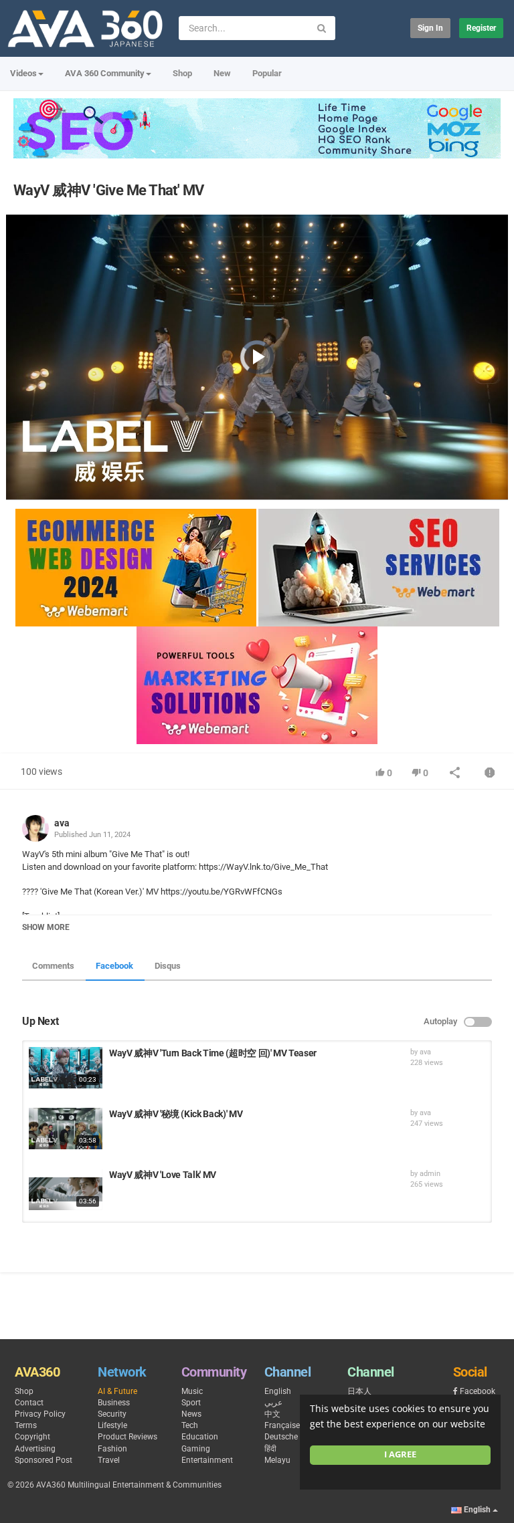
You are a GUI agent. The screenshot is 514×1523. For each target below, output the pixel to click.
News (191, 1414)
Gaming (195, 1448)
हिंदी (270, 1448)
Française (282, 1425)
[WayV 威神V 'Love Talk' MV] (65, 1189)
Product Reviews (127, 1436)
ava (62, 823)
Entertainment (207, 1460)
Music (192, 1391)
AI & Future (117, 1391)
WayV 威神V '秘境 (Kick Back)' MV (175, 1113)
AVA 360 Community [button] (105, 73)
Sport (191, 1402)
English (277, 1391)
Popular (267, 73)
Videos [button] (23, 73)
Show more (46, 927)
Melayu (277, 1460)
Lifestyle (112, 1425)
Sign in (430, 28)
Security (112, 1414)
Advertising (35, 1448)
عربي (273, 1402)
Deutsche (281, 1436)
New (222, 73)
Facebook (114, 966)
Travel (109, 1460)
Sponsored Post (43, 1460)
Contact (29, 1402)
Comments (53, 966)
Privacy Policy (40, 1414)
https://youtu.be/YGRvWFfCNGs (220, 892)
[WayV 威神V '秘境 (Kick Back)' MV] (65, 1128)
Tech (189, 1425)
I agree (400, 1454)
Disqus (168, 966)
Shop (182, 73)
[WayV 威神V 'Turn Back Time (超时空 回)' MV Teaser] (65, 1067)
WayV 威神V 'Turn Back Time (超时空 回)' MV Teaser (213, 1053)
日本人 (359, 1391)
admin (430, 1173)
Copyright (32, 1436)
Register (481, 28)
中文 (272, 1414)
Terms (26, 1425)
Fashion (112, 1448)
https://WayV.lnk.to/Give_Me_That (262, 867)
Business (114, 1402)
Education (199, 1436)
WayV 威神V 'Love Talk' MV (162, 1174)
